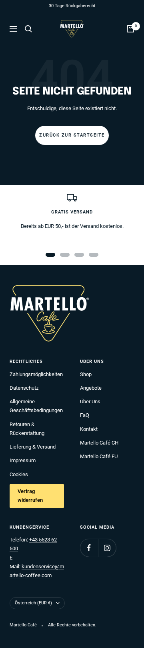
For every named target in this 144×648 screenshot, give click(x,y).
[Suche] (28, 28)
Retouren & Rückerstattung (27, 428)
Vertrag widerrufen (30, 495)
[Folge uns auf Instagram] (107, 548)
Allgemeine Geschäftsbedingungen (36, 405)
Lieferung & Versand (33, 447)
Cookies (19, 474)
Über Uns (90, 401)
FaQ (84, 415)
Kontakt (89, 429)
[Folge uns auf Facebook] (89, 548)
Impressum (23, 460)
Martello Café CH (99, 443)
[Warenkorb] (130, 28)
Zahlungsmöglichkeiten (36, 374)
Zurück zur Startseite (72, 135)
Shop (86, 374)
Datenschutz (24, 388)
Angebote (91, 388)
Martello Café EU (99, 456)
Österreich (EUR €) (33, 603)
